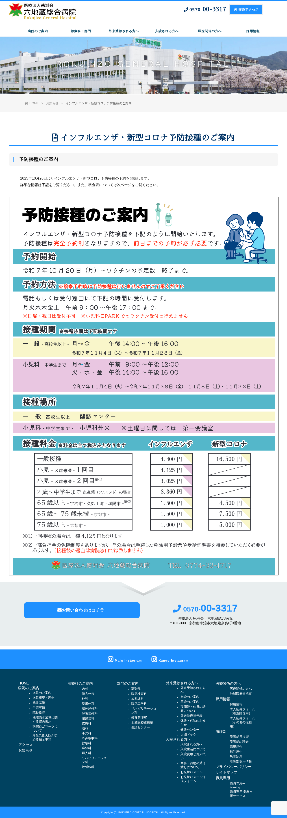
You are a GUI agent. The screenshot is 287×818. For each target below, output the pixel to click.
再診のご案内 (189, 702)
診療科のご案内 (80, 683)
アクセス (25, 745)
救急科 (86, 743)
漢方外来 (88, 693)
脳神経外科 (90, 708)
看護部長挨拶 (239, 737)
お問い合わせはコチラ (83, 610)
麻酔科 (86, 748)
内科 (85, 689)
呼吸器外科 (90, 713)
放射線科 (88, 767)
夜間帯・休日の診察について (193, 709)
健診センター (140, 727)
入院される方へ (191, 744)
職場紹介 (236, 746)
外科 (85, 698)
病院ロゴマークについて (45, 728)
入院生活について (193, 749)
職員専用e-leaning (237, 785)
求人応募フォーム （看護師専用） (242, 711)
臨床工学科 (139, 703)
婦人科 (86, 753)
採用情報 (223, 699)
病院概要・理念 (43, 698)
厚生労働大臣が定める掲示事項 (45, 737)
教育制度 (236, 756)
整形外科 (88, 703)
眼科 (85, 728)
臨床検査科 (139, 693)
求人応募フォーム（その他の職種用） (242, 722)
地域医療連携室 (142, 722)
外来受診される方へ (193, 690)
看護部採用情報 (241, 761)
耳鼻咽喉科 (90, 738)
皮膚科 (86, 723)
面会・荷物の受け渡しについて (193, 765)
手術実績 (39, 707)
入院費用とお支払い (193, 756)
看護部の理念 (239, 741)
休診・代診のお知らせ (193, 722)
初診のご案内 (189, 697)
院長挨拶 (39, 712)
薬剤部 (136, 689)
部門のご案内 (128, 683)
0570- (210, 609)
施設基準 (39, 702)
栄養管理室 (139, 717)
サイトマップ (226, 772)
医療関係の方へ (228, 683)
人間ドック (188, 734)
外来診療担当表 (191, 715)
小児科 (86, 733)
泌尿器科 (88, 718)
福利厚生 (236, 751)
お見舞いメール (191, 772)
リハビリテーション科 (94, 760)
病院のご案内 (42, 693)
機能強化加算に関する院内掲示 (45, 719)
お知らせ (52, 103)
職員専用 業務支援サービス (241, 794)
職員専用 (223, 778)
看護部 (221, 731)
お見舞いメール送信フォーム (193, 779)
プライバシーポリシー (234, 767)
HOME (34, 103)
